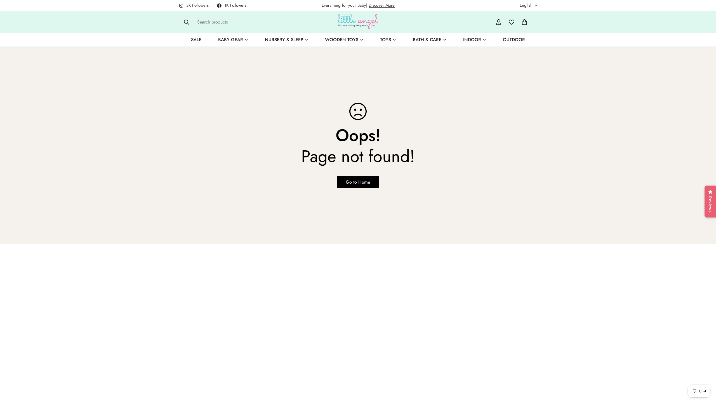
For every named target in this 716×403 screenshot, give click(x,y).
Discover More (382, 5)
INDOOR (472, 39)
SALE (196, 39)
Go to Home (358, 182)
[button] (524, 22)
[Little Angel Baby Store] (358, 22)
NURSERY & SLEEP (284, 39)
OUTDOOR (514, 39)
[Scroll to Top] (705, 372)
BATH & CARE (427, 39)
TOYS (385, 39)
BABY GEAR (230, 39)
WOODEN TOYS (341, 39)
